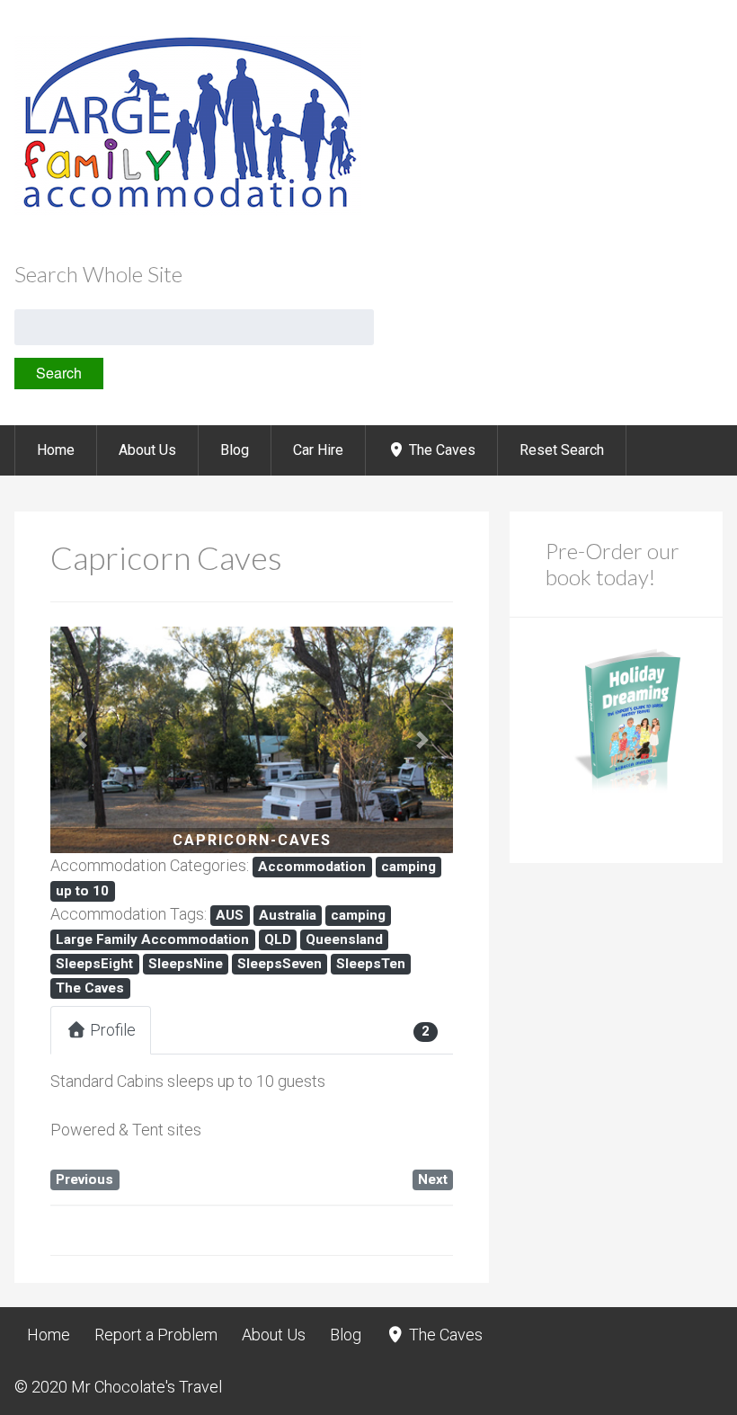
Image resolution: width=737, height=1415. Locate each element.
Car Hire (318, 449)
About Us (147, 449)
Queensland (344, 939)
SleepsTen (370, 964)
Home (56, 449)
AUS (230, 915)
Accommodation (312, 867)
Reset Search (561, 449)
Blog (234, 449)
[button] (80, 740)
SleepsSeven (279, 964)
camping (408, 867)
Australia (287, 915)
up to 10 (82, 891)
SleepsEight (94, 964)
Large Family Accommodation (152, 939)
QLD (277, 939)
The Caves (440, 449)
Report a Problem (156, 1334)
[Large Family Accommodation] (187, 209)
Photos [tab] (215, 1029)
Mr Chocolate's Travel (146, 1386)
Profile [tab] (113, 1029)
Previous (84, 1179)
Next (433, 1179)
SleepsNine (185, 964)
